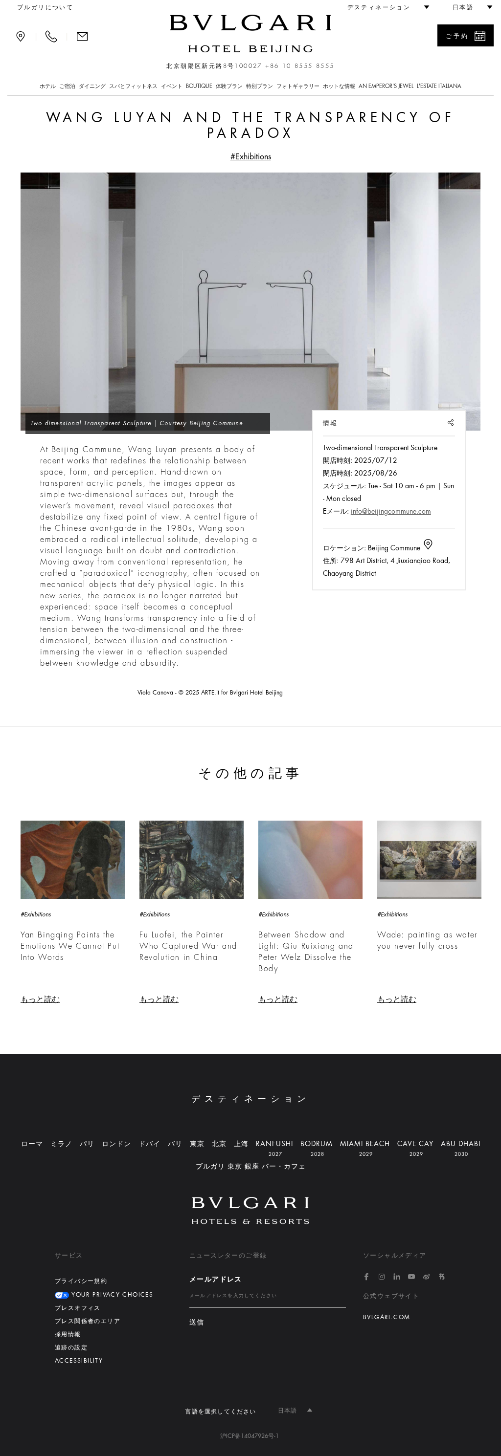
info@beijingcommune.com (391, 511)
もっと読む (40, 999)
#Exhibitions (250, 157)
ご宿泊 (67, 86)
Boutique (199, 86)
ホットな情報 (339, 86)
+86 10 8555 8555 (299, 66)
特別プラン (259, 86)
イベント (171, 86)
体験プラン (229, 86)
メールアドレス (215, 1279)
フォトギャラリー (297, 86)
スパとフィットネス (133, 86)
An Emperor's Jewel (386, 86)
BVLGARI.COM (386, 1317)
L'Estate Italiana (439, 86)
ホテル (48, 86)
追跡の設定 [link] (71, 1347)
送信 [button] (197, 1322)
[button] (384, 7)
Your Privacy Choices (111, 1295)
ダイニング (92, 86)
